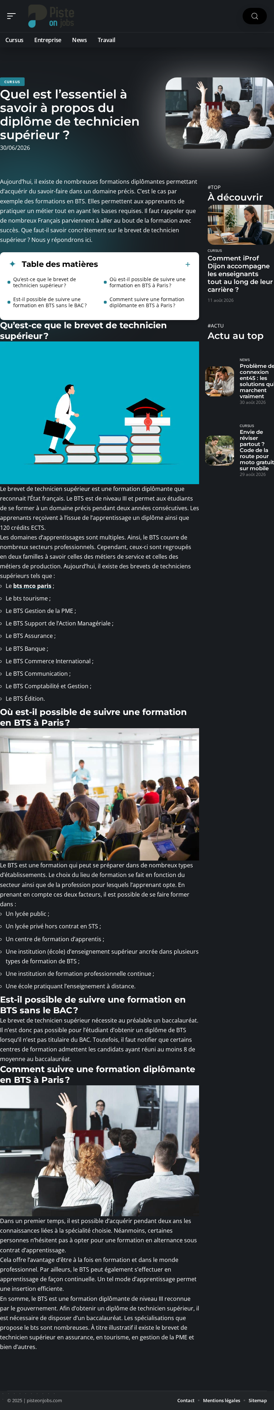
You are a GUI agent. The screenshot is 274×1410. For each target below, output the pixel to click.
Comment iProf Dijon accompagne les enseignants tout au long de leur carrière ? (240, 274)
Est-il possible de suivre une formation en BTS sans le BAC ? (50, 302)
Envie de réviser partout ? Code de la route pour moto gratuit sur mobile (257, 450)
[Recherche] (255, 16)
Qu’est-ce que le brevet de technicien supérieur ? (44, 282)
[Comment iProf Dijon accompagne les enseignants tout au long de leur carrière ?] (241, 225)
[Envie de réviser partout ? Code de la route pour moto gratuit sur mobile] (219, 451)
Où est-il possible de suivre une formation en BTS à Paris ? (148, 282)
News (245, 360)
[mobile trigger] (13, 16)
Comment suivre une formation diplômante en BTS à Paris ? (147, 302)
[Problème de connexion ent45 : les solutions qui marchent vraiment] (219, 381)
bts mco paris (32, 586)
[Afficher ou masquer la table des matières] (144, 264)
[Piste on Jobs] (51, 16)
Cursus (12, 81)
